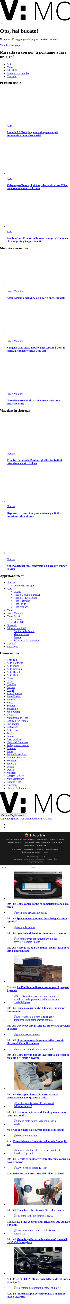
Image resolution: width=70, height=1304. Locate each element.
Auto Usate (13, 675)
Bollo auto (12, 727)
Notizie (11, 453)
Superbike (12, 708)
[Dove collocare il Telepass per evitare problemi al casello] (38, 1018)
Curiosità (11, 76)
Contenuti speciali (9, 818)
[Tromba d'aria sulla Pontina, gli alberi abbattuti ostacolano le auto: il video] (38, 432)
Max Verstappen (15, 778)
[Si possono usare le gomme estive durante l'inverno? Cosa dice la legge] (38, 1034)
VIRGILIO (18, 839)
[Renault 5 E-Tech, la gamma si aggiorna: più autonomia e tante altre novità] (38, 105)
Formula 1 (19, 619)
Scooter (11, 705)
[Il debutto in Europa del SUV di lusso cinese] (38, 1167)
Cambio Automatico (17, 788)
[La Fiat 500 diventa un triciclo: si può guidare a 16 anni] (38, 1216)
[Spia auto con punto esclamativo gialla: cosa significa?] (38, 912)
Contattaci (25, 818)
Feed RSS (36, 818)
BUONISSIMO (29, 845)
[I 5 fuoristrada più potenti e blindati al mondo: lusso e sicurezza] (38, 1287)
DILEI (38, 842)
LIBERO (9, 839)
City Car (11, 684)
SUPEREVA (41, 845)
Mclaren (11, 772)
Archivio (47, 818)
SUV (9, 681)
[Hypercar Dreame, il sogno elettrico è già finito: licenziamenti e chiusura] (38, 485)
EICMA (11, 714)
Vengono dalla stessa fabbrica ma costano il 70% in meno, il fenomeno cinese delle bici (36, 349)
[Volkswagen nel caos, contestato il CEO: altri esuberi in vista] (38, 538)
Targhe (10, 733)
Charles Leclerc (15, 775)
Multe (10, 751)
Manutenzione (21, 634)
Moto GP (19, 622)
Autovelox (12, 730)
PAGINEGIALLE (29, 839)
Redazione (12, 646)
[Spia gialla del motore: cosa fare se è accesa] (38, 927)
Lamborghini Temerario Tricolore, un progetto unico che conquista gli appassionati (37, 240)
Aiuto (46, 852)
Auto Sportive (14, 693)
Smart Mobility (15, 291)
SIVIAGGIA (45, 842)
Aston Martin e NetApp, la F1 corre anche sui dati (36, 297)
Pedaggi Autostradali (18, 745)
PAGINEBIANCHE (15, 842)
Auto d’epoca (21, 606)
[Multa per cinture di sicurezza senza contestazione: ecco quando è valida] (38, 1076)
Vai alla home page (10, 45)
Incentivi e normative (18, 73)
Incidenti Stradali (16, 757)
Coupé (10, 690)
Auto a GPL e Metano (25, 597)
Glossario (12, 625)
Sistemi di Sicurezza (17, 742)
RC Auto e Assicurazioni (27, 640)
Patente (17, 637)
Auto (9, 64)
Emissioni (12, 785)
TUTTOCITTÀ (29, 842)
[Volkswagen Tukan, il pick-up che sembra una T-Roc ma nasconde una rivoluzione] (38, 158)
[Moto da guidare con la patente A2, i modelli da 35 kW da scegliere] (38, 1232)
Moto (10, 67)
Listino (17, 591)
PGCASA (60, 839)
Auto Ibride (20, 603)
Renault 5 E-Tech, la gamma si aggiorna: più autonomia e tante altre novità (32, 134)
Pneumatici (13, 723)
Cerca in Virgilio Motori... (13, 815)
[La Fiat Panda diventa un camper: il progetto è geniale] (38, 969)
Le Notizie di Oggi (24, 585)
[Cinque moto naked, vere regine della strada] (38, 1122)
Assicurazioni (14, 739)
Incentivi (11, 748)
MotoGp (11, 763)
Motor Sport (13, 616)
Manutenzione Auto (17, 717)
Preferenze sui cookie (31, 852)
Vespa (10, 702)
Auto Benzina (14, 669)
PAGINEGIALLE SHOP (46, 839)
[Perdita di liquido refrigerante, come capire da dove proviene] (38, 1152)
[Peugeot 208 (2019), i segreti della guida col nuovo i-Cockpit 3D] (38, 1261)
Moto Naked (13, 699)
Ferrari (10, 766)
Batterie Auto (14, 781)
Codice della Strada (24, 631)
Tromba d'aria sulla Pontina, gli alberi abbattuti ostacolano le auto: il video (34, 462)
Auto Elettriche (22, 600)
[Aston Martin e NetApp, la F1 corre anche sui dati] (38, 270)
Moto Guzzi (13, 711)
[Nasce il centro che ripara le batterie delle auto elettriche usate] (38, 373)
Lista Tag (12, 659)
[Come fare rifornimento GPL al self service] (38, 1192)
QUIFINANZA (57, 842)
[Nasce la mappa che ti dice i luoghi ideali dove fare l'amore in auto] (38, 940)
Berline (11, 687)
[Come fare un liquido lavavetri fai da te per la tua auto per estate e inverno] (38, 1049)
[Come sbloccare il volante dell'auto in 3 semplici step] (38, 1135)
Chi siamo (16, 849)
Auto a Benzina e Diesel (27, 594)
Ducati (10, 769)
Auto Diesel (13, 672)
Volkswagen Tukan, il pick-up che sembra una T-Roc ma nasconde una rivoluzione (37, 187)
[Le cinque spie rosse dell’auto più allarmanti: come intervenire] (38, 1105)
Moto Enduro (14, 696)
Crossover (12, 678)
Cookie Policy (52, 849)
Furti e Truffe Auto (17, 754)
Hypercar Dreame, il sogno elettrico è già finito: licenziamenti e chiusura (34, 515)
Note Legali (28, 849)
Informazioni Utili (16, 628)
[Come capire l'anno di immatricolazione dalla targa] (38, 886)
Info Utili (12, 70)
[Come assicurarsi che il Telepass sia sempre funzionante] (38, 999)
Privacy (40, 849)
